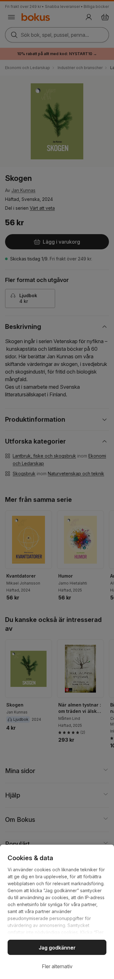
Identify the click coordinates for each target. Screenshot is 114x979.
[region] (57, 912)
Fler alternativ (57, 966)
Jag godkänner (57, 947)
